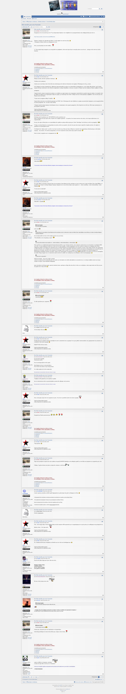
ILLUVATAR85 (25, 493)
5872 (28, 589)
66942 (29, 40)
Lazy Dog (24, 167)
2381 (28, 567)
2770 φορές (29, 46)
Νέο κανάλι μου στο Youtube (31, 25)
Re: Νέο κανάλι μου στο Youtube (43, 75)
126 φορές (29, 594)
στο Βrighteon (37, 69)
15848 (29, 363)
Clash (24, 81)
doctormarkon (25, 358)
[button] (103, 27)
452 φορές (29, 369)
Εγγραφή (35, 18)
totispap (38, 558)
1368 (28, 613)
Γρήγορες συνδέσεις (22, 17)
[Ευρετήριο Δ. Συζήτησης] (63, 6)
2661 (28, 667)
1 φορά (28, 506)
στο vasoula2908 (37, 68)
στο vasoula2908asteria (47, 68)
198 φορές (29, 595)
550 (28, 172)
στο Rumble (36, 72)
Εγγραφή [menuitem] (104, 17)
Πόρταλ (24, 21)
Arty (58, 686)
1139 (28, 498)
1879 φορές (30, 45)
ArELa (24, 35)
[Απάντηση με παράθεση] (102, 30)
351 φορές (29, 368)
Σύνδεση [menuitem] (102, 17)
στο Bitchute (36, 70)
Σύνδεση (29, 18)
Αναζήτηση (24, 18)
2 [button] (100, 677)
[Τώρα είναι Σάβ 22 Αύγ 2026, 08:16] (102, 21)
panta (24, 661)
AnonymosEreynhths (27, 584)
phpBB (60, 685)
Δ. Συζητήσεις (28, 16)
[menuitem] (81, 16)
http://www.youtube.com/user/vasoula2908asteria (44, 36)
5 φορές (29, 672)
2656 (28, 87)
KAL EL (24, 608)
